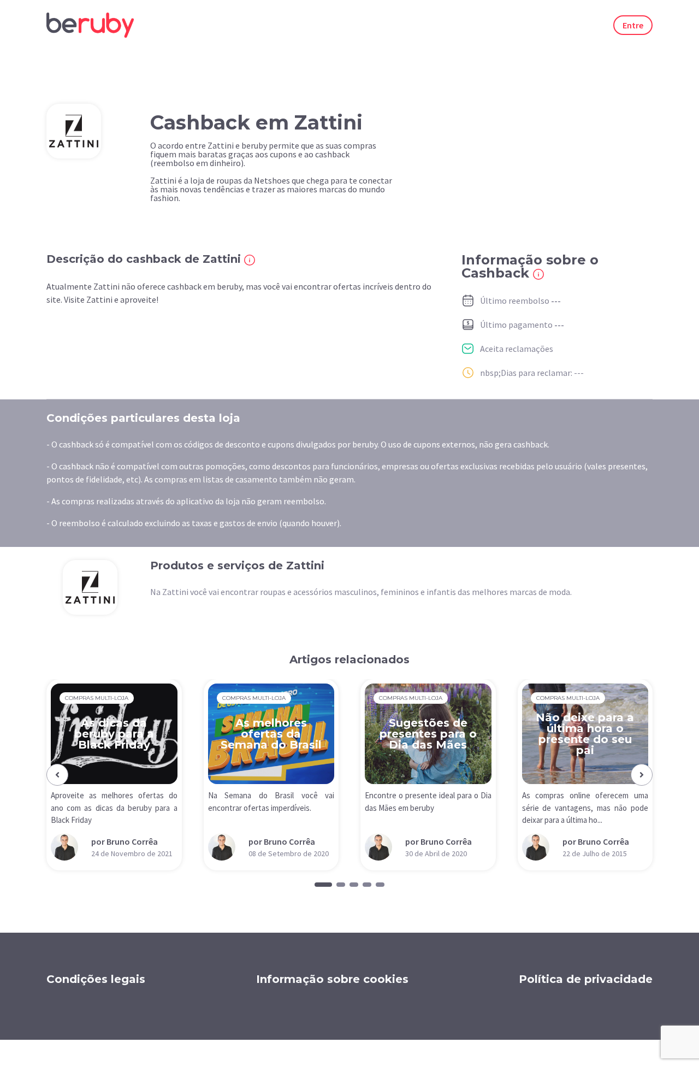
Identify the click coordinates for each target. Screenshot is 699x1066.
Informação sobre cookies (332, 979)
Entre (633, 25)
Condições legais (95, 979)
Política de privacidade (586, 979)
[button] (57, 775)
